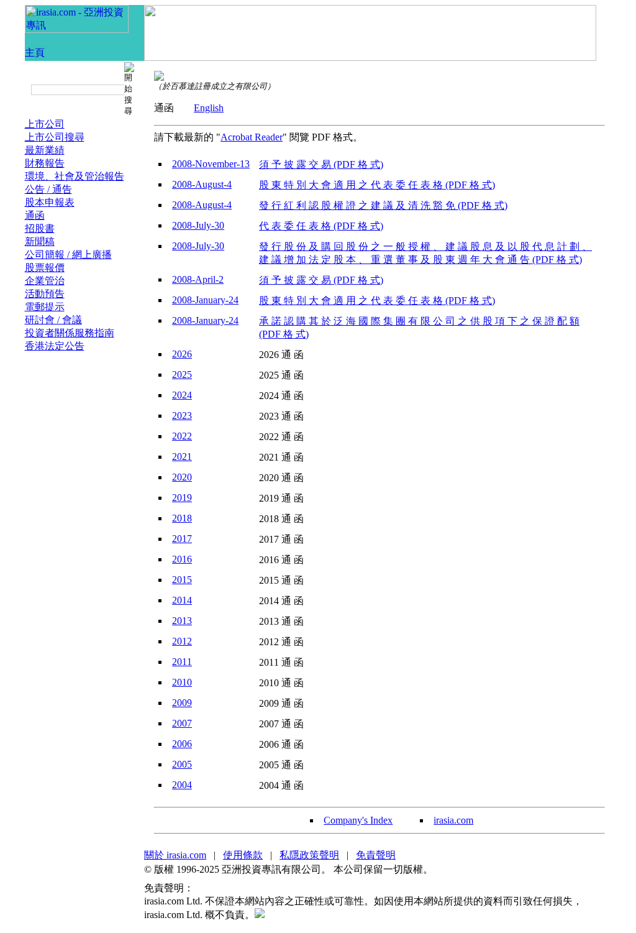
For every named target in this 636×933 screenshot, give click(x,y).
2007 (182, 723)
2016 (182, 559)
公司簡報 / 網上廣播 (68, 254)
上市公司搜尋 (54, 137)
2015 (182, 579)
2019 (182, 497)
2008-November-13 (211, 164)
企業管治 (45, 280)
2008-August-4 (202, 184)
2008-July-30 (198, 225)
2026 (182, 354)
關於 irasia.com (175, 855)
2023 (182, 415)
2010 (182, 682)
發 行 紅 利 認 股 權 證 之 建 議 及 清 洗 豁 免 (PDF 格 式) (383, 205)
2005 (182, 764)
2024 (182, 395)
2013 (182, 620)
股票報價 (45, 267)
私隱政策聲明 (309, 855)
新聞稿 (40, 241)
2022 (182, 436)
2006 (182, 743)
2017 (182, 538)
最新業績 (45, 150)
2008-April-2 (198, 279)
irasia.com (453, 820)
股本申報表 (50, 202)
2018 (182, 518)
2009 (182, 702)
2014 (182, 600)
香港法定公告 (54, 346)
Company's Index (358, 820)
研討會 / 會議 (53, 320)
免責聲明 (376, 855)
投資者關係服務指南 (69, 333)
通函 (35, 215)
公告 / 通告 (48, 189)
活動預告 (45, 293)
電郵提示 (45, 306)
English (209, 108)
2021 (182, 456)
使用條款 (243, 855)
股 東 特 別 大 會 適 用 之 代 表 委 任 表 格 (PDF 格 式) (377, 185)
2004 (182, 784)
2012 (182, 641)
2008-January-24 (205, 300)
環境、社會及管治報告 (74, 176)
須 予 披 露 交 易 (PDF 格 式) (321, 164)
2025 (182, 374)
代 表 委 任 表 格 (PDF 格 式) (321, 226)
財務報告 (45, 163)
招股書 (40, 228)
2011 (182, 661)
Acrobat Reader (251, 137)
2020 (182, 477)
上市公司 (45, 124)
